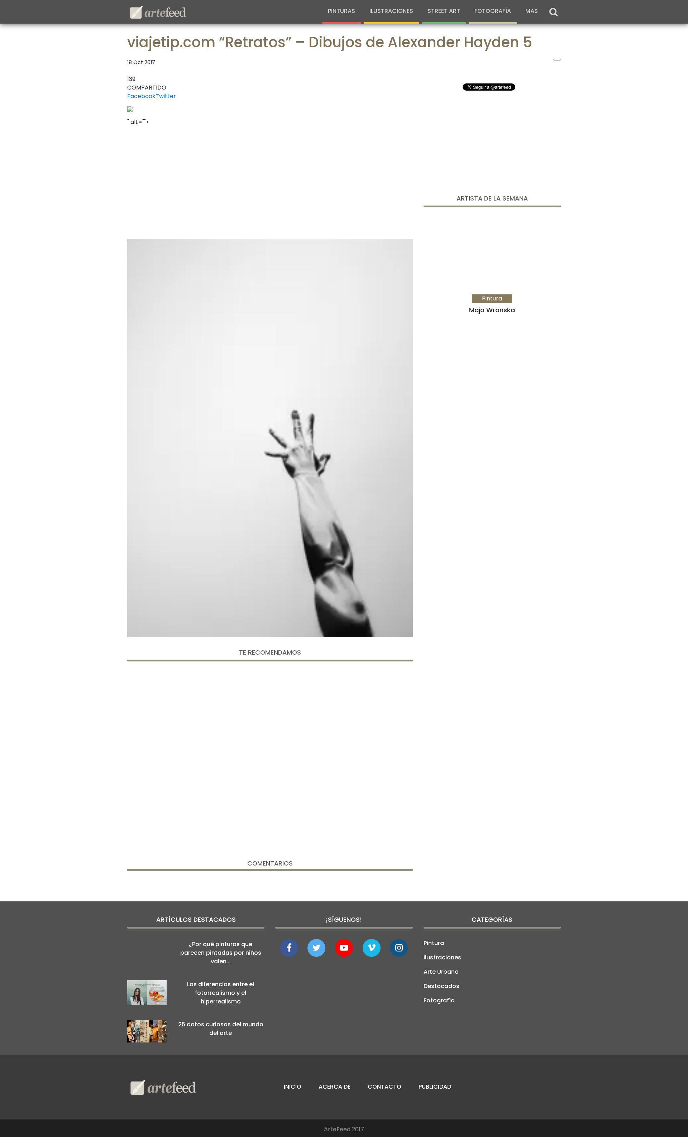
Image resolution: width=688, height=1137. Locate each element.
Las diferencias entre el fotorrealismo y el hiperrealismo (220, 993)
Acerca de (334, 1087)
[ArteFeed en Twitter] (316, 948)
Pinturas (341, 11)
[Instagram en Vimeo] (399, 948)
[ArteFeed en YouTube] (344, 948)
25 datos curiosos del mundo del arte (220, 1028)
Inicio (292, 1087)
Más (531, 11)
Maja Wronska (492, 309)
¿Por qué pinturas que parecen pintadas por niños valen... (220, 952)
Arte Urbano (441, 972)
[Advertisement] (270, 180)
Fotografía (492, 11)
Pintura (434, 943)
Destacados (441, 986)
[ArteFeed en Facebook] (289, 948)
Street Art (443, 11)
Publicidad (435, 1087)
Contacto (384, 1087)
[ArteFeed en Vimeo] (372, 948)
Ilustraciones (391, 11)
